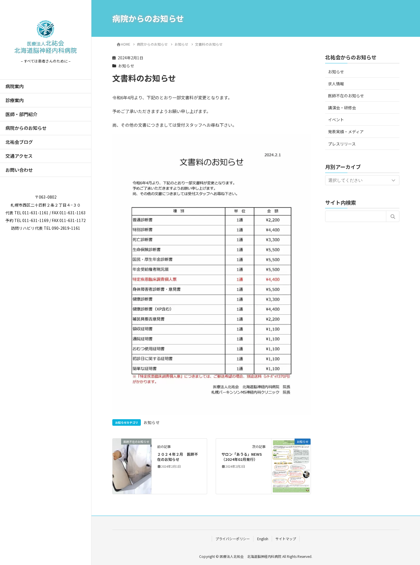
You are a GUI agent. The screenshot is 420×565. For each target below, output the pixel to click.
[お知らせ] (291, 466)
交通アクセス (19, 155)
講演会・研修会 (342, 107)
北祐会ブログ (19, 141)
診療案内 (14, 100)
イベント (336, 119)
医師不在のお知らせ (346, 95)
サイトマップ (285, 538)
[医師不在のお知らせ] (132, 459)
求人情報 (336, 83)
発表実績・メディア (346, 131)
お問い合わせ (19, 169)
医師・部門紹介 (21, 114)
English (262, 538)
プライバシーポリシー (232, 538)
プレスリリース (342, 144)
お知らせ (126, 65)
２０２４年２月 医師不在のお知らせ (177, 456)
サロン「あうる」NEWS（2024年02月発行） (241, 456)
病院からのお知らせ (26, 127)
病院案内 (14, 86)
